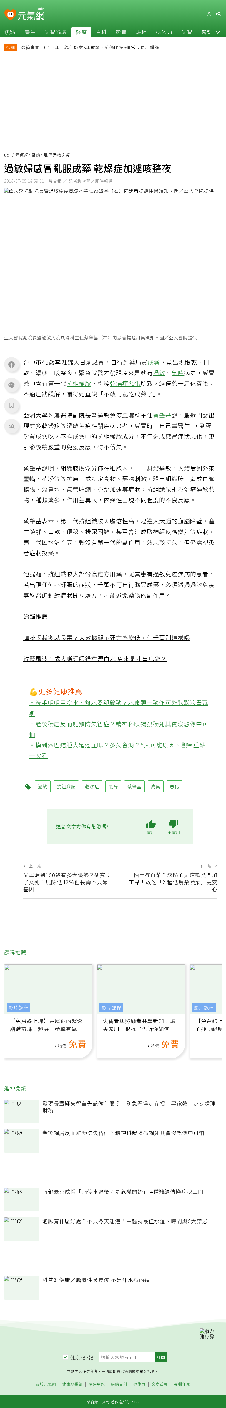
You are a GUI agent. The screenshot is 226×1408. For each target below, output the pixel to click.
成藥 (154, 362)
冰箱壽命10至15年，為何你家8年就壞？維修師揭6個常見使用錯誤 (90, 47)
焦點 (10, 32)
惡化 (134, 383)
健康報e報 (81, 1357)
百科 (101, 32)
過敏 (159, 372)
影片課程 (19, 1007)
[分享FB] (11, 364)
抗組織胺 (79, 383)
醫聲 (206, 32)
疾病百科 (119, 1384)
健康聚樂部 (72, 1384)
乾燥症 (119, 383)
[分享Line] (11, 385)
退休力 (164, 32)
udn (8, 155)
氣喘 (178, 372)
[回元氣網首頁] (31, 14)
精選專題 (97, 1384)
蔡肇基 (162, 415)
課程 (141, 32)
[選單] (218, 14)
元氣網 (22, 155)
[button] (217, 31)
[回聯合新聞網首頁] (10, 15)
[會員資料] (208, 14)
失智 (186, 32)
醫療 (81, 32)
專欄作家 (182, 1384)
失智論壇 (55, 32)
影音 (121, 32)
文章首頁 (160, 1384)
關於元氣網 (46, 1384)
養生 (30, 32)
